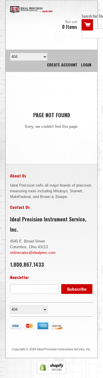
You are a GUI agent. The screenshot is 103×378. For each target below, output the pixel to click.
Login (86, 65)
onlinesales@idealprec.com (33, 252)
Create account (62, 65)
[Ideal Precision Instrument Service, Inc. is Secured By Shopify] (51, 372)
